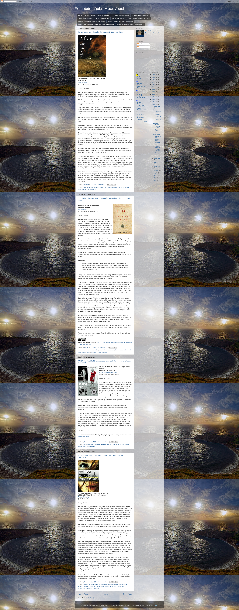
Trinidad (93, 352)
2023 (154, 82)
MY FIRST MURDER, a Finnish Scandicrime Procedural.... (157, 151)
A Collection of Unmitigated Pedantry (141, 117)
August (156, 170)
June (155, 175)
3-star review (94, 584)
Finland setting (113, 584)
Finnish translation (83, 586)
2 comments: (102, 347)
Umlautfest (96, 588)
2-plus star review (88, 187)
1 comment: (101, 184)
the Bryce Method (83, 436)
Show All (145, 121)
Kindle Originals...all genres (140, 15)
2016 (154, 99)
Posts (140, 43)
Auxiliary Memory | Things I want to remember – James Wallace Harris (141, 106)
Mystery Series (90, 15)
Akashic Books (82, 210)
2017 (154, 97)
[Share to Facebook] (113, 185)
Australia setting (98, 187)
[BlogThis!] (110, 185)
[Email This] (108, 185)
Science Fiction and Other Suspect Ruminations (141, 86)
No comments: (102, 441)
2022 (154, 84)
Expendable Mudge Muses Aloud (99, 9)
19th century (86, 350)
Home (80, 15)
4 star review (94, 350)
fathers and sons (115, 187)
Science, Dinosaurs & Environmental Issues (91, 21)
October (156, 162)
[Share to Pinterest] (115, 185)
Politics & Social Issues (85, 18)
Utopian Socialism (102, 352)
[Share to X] (111, 185)
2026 (154, 74)
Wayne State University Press (108, 372)
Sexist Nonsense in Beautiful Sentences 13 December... (157, 115)
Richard (149, 30)
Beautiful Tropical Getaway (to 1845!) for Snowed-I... (156, 127)
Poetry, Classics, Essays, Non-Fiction (138, 18)
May (155, 177)
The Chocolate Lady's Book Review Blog (141, 95)
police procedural (119, 586)
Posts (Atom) (90, 598)
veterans (84, 189)
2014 (154, 102)
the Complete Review (141, 77)
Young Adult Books (118, 18)
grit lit (119, 444)
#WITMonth (86, 584)
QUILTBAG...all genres (122, 15)
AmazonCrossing (83, 497)
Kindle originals (94, 586)
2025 (154, 77)
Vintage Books (82, 82)
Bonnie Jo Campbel (111, 444)
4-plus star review (99, 444)
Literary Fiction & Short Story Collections (120, 21)
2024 (154, 79)
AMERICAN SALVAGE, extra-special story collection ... (157, 139)
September (157, 166)
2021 (154, 87)
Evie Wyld (107, 187)
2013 (154, 104)
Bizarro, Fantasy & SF (104, 15)
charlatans (111, 350)
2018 (154, 94)
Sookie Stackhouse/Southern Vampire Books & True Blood (96, 24)
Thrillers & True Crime (102, 18)
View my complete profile (152, 33)
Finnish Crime (123, 584)
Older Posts (127, 594)
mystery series (109, 586)
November (157, 158)
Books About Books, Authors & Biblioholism (130, 24)
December (157, 106)
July (155, 172)
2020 (154, 89)
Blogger (155, 605)
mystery (101, 586)
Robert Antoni (86, 352)
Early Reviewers (120, 350)
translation (89, 588)
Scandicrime (81, 588)
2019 (154, 92)
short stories (125, 444)
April (155, 180)
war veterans (92, 189)
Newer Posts (83, 594)
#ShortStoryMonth (88, 444)
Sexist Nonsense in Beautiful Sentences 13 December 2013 (100, 32)
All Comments (143, 47)
